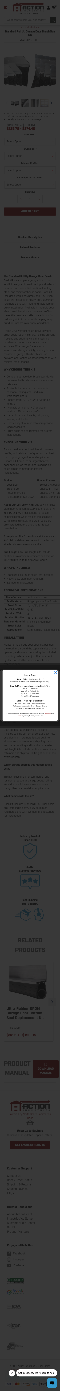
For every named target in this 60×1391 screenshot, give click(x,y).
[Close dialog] (55, 672)
